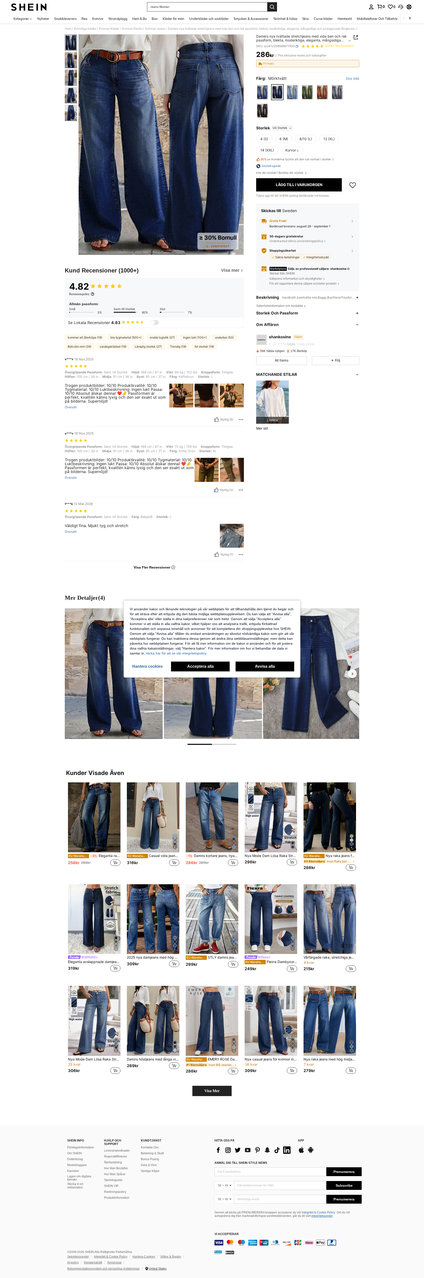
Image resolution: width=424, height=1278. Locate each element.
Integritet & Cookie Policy (318, 1212)
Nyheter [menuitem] (43, 19)
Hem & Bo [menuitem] (139, 19)
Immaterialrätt (93, 1262)
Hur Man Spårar (114, 1174)
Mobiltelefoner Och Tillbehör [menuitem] (377, 19)
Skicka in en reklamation (75, 1185)
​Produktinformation (116, 1197)
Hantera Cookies (143, 1256)
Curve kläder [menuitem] (323, 19)
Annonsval (114, 1262)
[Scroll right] (409, 18)
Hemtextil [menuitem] (345, 19)
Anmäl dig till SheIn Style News (240, 1163)
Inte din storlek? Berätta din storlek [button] (280, 173)
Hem (68, 28)
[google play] (310, 1152)
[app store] (301, 1152)
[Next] (352, 673)
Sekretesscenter (78, 1256)
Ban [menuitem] (155, 19)
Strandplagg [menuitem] (117, 19)
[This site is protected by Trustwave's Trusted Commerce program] (218, 1252)
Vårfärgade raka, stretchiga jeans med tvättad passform (330, 957)
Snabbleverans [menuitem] (65, 19)
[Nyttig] (216, 419)
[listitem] (272, 402)
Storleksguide (113, 1180)
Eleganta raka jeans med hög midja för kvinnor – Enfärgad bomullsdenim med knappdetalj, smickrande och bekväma (94, 856)
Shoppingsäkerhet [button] (282, 250)
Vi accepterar (226, 1234)
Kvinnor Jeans (155, 28)
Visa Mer (212, 1091)
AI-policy (73, 1262)
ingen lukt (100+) (195, 337)
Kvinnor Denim (132, 28)
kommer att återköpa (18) (85, 337)
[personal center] (371, 7)
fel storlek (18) (204, 346)
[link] (381, 7)
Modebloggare (77, 1165)
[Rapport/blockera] (241, 419)
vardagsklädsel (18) (113, 346)
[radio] (262, 92)
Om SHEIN (74, 1153)
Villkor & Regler (170, 1256)
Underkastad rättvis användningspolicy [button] (296, 241)
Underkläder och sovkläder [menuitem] (209, 19)
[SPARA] (352, 185)
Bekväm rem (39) (79, 346)
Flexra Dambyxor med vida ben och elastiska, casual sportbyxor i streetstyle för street (271, 962)
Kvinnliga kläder (85, 28)
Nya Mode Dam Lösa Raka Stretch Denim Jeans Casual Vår (271, 856)
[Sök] (272, 7)
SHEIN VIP (111, 1186)
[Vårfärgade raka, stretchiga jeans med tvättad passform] (330, 919)
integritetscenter (321, 1216)
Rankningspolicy (115, 1192)
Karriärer (73, 1171)
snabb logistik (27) (162, 337)
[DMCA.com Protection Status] (229, 1252)
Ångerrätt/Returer (115, 1156)
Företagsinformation (80, 1147)
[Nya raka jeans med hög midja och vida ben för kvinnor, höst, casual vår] (330, 1021)
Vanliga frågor (150, 1171)
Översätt (71, 407)
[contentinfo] (288, 1243)
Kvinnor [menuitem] (98, 19)
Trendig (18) (178, 346)
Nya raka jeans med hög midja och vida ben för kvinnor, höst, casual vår (330, 1059)
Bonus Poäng (150, 1159)
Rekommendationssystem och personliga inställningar (103, 1268)
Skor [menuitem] (305, 19)
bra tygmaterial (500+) (125, 337)
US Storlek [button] (280, 128)
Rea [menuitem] (84, 19)
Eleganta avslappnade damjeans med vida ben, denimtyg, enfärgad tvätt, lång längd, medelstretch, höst (94, 962)
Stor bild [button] (352, 79)
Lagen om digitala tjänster (79, 1178)
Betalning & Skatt (152, 1153)
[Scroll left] (404, 18)
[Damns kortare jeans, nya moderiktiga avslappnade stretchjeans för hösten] (212, 817)
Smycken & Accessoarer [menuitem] (251, 19)
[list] (253, 1150)
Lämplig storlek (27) (148, 346)
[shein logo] (29, 7)
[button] (401, 7)
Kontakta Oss (150, 1147)
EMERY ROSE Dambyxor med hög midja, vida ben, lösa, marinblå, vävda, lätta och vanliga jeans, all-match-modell (212, 1059)
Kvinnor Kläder (109, 28)
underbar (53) (224, 337)
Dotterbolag (75, 1159)
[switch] (154, 322)
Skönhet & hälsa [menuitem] (285, 19)
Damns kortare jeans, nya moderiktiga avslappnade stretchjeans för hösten (212, 856)
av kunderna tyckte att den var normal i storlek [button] (296, 159)
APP (301, 1140)
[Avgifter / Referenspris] (275, 55)
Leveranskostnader (117, 1150)
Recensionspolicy (79, 294)
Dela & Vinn (149, 1165)
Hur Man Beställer (116, 1168)
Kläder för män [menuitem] (173, 19)
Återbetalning (113, 1162)
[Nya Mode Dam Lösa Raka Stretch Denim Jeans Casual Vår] (271, 817)
